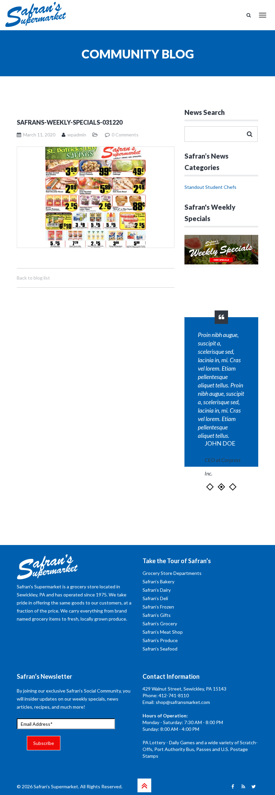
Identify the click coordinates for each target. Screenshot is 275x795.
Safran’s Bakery (158, 581)
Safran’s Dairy (157, 590)
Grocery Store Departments (172, 573)
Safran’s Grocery (160, 623)
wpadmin (76, 134)
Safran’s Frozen (158, 607)
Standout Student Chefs (210, 187)
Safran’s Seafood (160, 649)
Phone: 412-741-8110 (166, 695)
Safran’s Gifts (157, 615)
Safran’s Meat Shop (163, 632)
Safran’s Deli (155, 598)
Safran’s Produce (160, 640)
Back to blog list (33, 278)
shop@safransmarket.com (183, 702)
